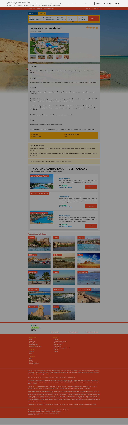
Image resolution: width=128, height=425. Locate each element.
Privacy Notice (38, 5)
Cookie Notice (29, 5)
